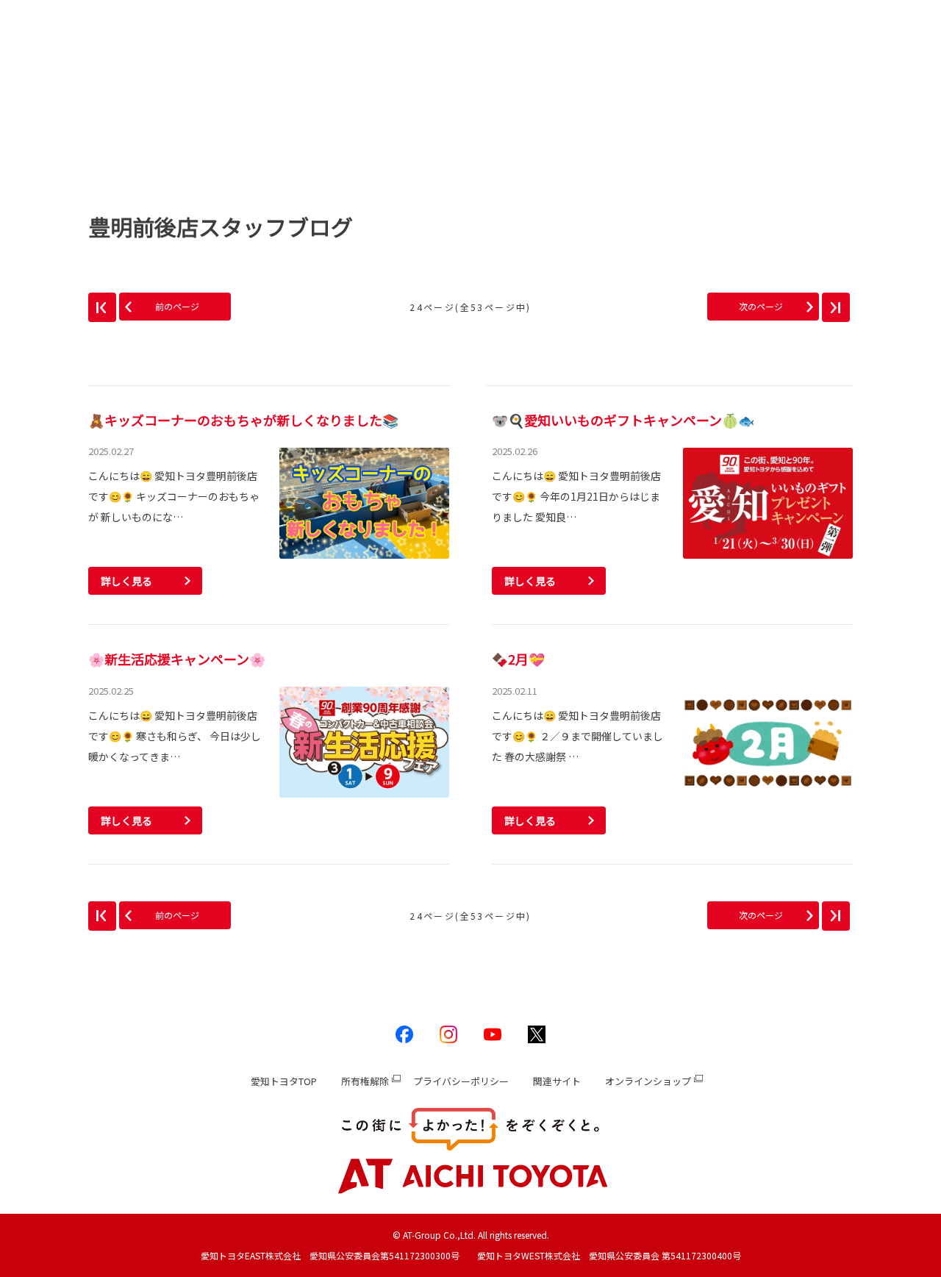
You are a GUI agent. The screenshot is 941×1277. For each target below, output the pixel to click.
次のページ (761, 306)
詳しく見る (126, 580)
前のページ (177, 306)
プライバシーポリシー (461, 1081)
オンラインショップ (648, 1081)
